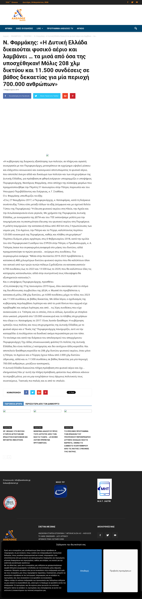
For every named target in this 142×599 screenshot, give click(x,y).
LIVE (39, 28)
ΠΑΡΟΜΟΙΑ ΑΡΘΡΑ (13, 404)
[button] (135, 28)
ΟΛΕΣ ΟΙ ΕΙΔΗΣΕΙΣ (24, 28)
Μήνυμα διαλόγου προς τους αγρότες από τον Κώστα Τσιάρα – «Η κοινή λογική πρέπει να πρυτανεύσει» (46, 437)
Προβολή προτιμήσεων (120, 571)
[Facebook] (128, 2)
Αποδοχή (84, 571)
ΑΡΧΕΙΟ (80, 28)
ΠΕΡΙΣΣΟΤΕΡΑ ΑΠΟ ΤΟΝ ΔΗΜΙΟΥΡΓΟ (42, 404)
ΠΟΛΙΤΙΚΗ (7, 427)
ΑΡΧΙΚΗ (8, 28)
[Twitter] (132, 2)
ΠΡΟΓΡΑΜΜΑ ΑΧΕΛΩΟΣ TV (60, 28)
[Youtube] (137, 2)
